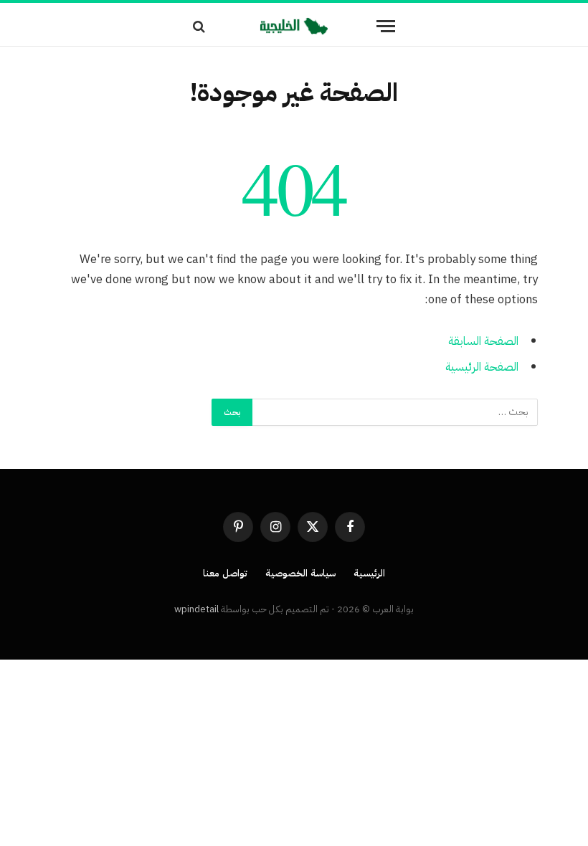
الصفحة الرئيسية (481, 367)
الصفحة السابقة (483, 341)
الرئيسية (369, 573)
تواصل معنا (225, 573)
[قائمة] (385, 26)
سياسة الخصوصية (300, 573)
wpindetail (196, 609)
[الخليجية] (293, 26)
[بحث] (200, 26)
